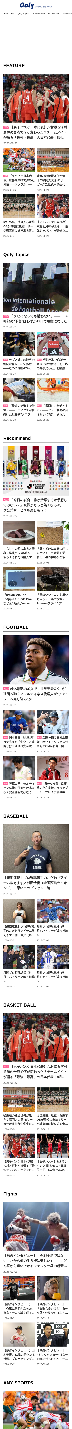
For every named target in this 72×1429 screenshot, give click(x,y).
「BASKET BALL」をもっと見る (36, 1243)
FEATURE (14, 65)
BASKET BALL (19, 1061)
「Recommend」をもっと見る (36, 642)
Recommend (17, 461)
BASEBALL (15, 861)
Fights (10, 1261)
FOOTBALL (15, 661)
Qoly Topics (16, 266)
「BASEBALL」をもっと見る (36, 1042)
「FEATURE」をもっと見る (36, 247)
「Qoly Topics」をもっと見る (36, 442)
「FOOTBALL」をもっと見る (36, 842)
